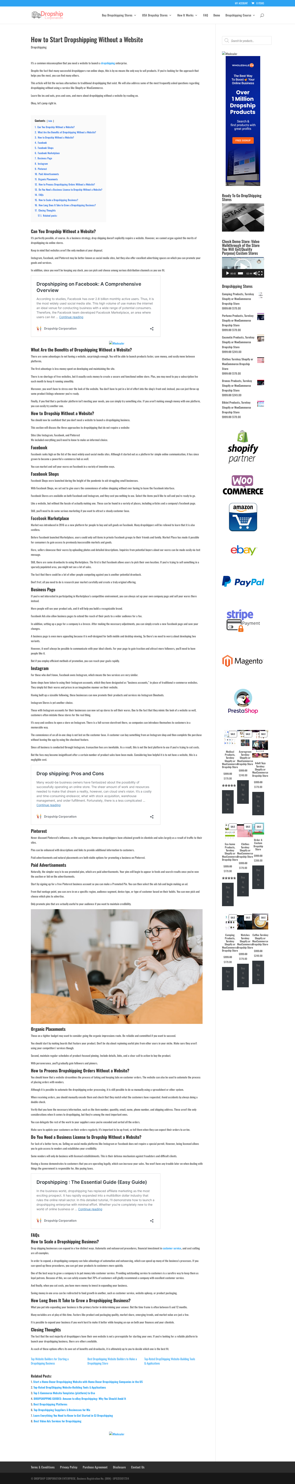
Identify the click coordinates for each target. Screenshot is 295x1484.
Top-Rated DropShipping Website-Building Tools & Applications (169, 1361)
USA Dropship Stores (155, 15)
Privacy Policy (68, 1467)
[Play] (227, 273)
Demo (216, 15)
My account (241, 3)
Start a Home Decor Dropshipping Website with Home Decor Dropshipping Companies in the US (88, 1381)
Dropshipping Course (238, 15)
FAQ (205, 15)
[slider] (240, 273)
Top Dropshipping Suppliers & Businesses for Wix (62, 1410)
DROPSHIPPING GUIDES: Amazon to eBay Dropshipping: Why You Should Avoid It (80, 1398)
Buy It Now (228, 802)
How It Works (185, 15)
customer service (172, 1248)
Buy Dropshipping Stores (117, 15)
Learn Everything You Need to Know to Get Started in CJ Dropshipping (73, 1415)
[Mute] (255, 273)
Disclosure (119, 1467)
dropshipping (108, 63)
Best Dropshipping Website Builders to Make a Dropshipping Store (112, 1361)
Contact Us (137, 1467)
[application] (243, 267)
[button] (243, 267)
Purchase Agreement (95, 1467)
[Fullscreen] (260, 273)
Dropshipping (39, 47)
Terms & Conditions (43, 1467)
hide (50, 120)
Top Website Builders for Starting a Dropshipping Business (50, 1361)
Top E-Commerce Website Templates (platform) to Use (64, 1393)
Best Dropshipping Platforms (50, 1404)
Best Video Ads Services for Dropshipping (57, 1421)
